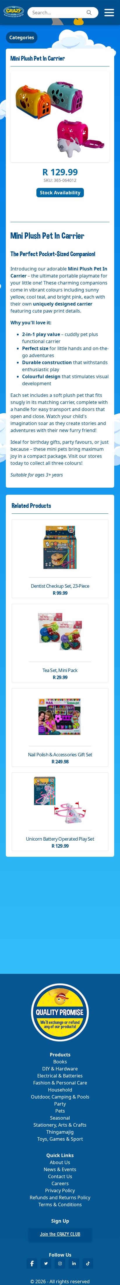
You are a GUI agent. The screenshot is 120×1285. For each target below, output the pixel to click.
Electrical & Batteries (60, 1075)
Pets (60, 1111)
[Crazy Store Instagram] (60, 1263)
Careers (60, 1183)
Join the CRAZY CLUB (60, 1235)
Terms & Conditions (60, 1204)
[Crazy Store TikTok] (88, 1263)
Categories (21, 37)
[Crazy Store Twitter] (46, 1263)
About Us (60, 1162)
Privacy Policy (60, 1190)
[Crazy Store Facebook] (32, 1263)
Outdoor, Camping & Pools (60, 1097)
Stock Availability (60, 192)
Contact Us (60, 1176)
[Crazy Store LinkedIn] (74, 1263)
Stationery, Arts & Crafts (60, 1125)
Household (60, 1090)
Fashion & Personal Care (60, 1083)
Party (60, 1104)
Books (60, 1061)
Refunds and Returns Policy (60, 1197)
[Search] (89, 12)
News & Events (60, 1169)
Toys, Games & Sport (60, 1139)
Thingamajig (60, 1132)
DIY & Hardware (60, 1068)
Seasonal (60, 1118)
